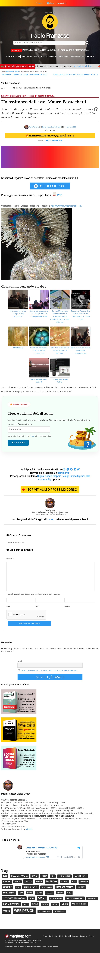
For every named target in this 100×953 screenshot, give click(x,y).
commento (63, 472)
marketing (9, 892)
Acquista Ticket (68, 66)
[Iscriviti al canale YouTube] (50, 140)
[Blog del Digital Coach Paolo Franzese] (50, 29)
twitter (45, 904)
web (6, 911)
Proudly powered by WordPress (14, 947)
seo (69, 892)
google (7, 887)
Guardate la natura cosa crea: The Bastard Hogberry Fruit (39, 350)
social (42, 898)
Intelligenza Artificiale (82, 56)
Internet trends (64, 887)
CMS (52, 876)
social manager (56, 898)
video (65, 904)
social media (92, 898)
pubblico (49, 893)
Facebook (51, 881)
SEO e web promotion (14, 898)
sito (32, 898)
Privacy (45, 936)
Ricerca (60, 893)
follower (64, 882)
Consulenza (83, 936)
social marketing (74, 898)
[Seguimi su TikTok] (52, 140)
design (28, 881)
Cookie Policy (53, 936)
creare (6, 881)
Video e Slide (79, 904)
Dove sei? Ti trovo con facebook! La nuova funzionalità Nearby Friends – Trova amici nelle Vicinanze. (59, 316)
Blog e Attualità (19, 876)
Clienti (61, 936)
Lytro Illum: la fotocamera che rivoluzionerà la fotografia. (60, 350)
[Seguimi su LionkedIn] (54, 140)
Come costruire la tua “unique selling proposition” (18, 313)
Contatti (67, 936)
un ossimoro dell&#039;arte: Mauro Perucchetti (32, 88)
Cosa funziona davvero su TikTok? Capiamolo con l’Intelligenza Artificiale (39, 313)
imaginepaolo (30, 887)
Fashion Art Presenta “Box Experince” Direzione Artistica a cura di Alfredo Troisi (80, 315)
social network (11, 904)
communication (64, 876)
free (74, 882)
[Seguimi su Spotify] (56, 140)
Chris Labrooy (18, 348)
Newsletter (75, 936)
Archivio (91, 936)
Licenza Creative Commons (50, 947)
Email (19, 661)
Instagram (47, 887)
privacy (32, 436)
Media (21, 893)
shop (51, 519)
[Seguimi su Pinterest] (59, 140)
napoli (29, 893)
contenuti (80, 875)
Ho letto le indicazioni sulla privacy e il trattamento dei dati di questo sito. (49, 670)
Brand (34, 876)
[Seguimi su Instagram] (48, 140)
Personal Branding (58, 56)
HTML (17, 887)
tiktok (35, 904)
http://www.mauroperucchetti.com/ (66, 206)
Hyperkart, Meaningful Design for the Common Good (24, 75)
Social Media (40, 56)
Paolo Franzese (34, 127)
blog (5, 876)
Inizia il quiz (18, 443)
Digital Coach (13, 56)
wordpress (59, 911)
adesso (29, 829)
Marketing (27, 56)
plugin (39, 893)
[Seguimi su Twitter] (57, 140)
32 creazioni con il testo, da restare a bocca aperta (75, 75)
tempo (26, 904)
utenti (54, 904)
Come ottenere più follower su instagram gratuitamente (80, 350)
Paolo (50, 35)
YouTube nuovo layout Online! (60, 380)
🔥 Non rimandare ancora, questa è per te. (50, 135)
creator (17, 882)
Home (7, 71)
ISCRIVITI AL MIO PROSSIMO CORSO (52, 489)
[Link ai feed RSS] (61, 140)
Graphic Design (28, 96)
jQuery (81, 887)
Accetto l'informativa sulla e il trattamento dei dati (31, 436)
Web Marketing (44, 911)
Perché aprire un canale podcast (38, 380)
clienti (44, 876)
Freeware (84, 882)
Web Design (24, 910)
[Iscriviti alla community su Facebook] (47, 140)
